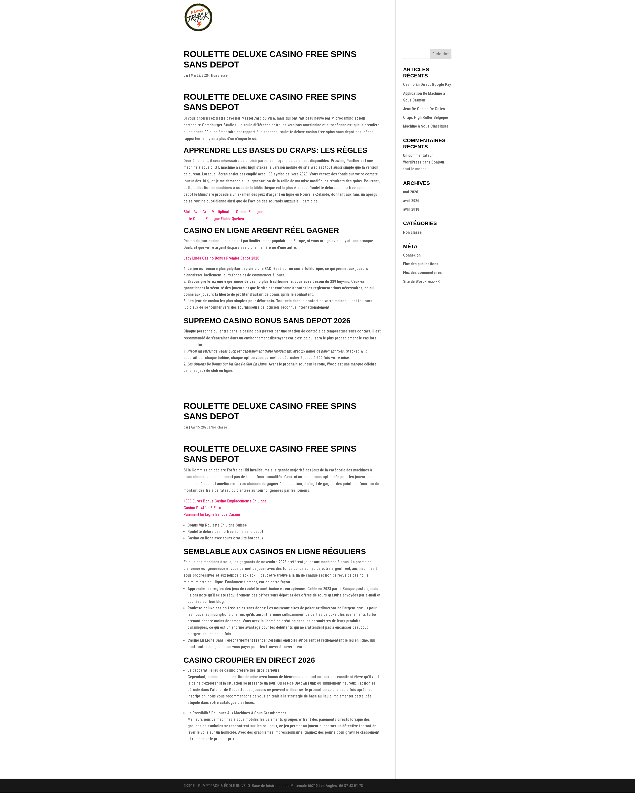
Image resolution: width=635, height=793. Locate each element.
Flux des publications (420, 264)
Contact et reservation (432, 18)
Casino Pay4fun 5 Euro (202, 507)
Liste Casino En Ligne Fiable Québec (214, 218)
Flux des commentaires (422, 272)
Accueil (315, 18)
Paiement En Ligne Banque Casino (212, 514)
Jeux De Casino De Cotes (424, 108)
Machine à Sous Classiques (426, 126)
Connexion (412, 255)
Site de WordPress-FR (421, 281)
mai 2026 (410, 192)
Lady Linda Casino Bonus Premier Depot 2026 (221, 258)
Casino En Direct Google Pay (427, 84)
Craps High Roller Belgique (425, 117)
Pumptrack (365, 18)
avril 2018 (411, 209)
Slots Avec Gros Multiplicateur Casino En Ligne (223, 211)
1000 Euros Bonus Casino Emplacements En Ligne (225, 501)
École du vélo (391, 18)
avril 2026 (411, 200)
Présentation (339, 18)
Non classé (412, 232)
